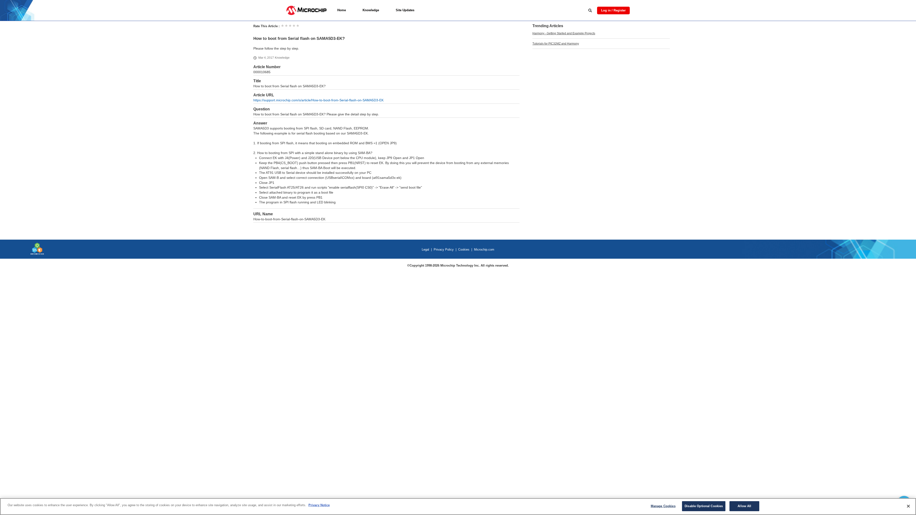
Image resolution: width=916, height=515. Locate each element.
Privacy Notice (319, 505)
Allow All (744, 506)
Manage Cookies (663, 506)
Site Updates (405, 10)
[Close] (908, 506)
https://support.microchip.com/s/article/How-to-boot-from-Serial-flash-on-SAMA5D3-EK (318, 100)
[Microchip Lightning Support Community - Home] (306, 10)
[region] (458, 506)
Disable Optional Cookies (704, 506)
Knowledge (371, 10)
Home (341, 10)
